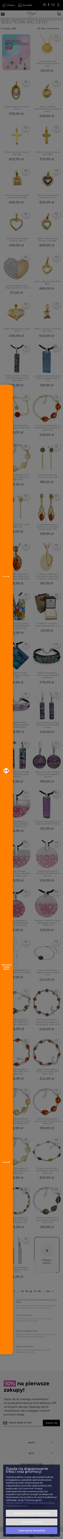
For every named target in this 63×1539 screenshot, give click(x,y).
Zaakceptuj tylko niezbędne (31, 1513)
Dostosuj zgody (32, 1521)
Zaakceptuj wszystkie (31, 1530)
